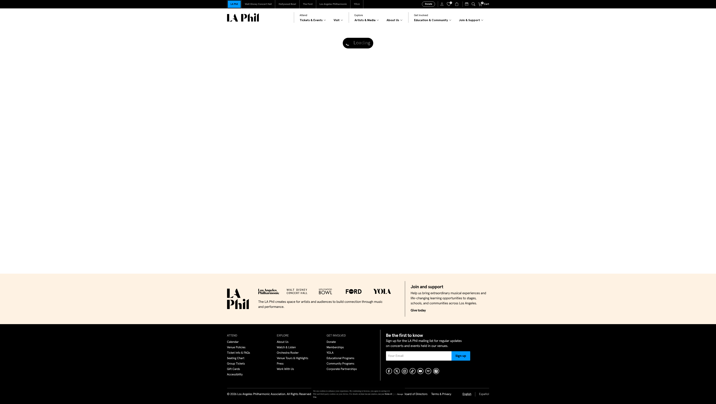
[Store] (457, 4)
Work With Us (285, 369)
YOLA (357, 4)
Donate (428, 4)
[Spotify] (428, 371)
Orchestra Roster (288, 352)
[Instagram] (405, 371)
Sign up (460, 356)
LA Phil (234, 4)
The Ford (307, 4)
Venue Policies (236, 347)
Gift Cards (233, 369)
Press (280, 363)
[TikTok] (413, 371)
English (467, 394)
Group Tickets (236, 363)
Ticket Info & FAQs (238, 352)
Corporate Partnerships (342, 369)
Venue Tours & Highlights (292, 358)
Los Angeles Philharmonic (333, 4)
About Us (283, 342)
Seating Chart (235, 358)
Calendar (233, 342)
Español (484, 394)
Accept (400, 394)
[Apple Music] (436, 371)
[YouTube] (420, 371)
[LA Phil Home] (243, 17)
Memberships (335, 347)
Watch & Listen (286, 347)
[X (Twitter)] (397, 371)
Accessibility (235, 374)
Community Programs (340, 363)
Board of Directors (415, 394)
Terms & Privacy (441, 394)
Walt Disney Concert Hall (258, 4)
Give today (418, 310)
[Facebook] (389, 371)
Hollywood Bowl (287, 4)
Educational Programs (340, 358)
